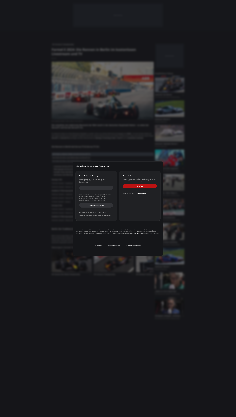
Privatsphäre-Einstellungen (133, 245)
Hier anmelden (141, 193)
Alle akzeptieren (96, 188)
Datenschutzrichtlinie (114, 245)
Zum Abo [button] (140, 186)
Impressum (98, 245)
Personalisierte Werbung (96, 205)
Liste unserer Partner (139, 233)
